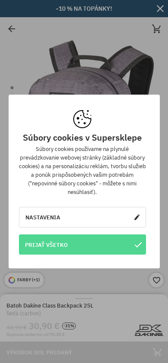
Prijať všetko (46, 245)
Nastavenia (42, 217)
